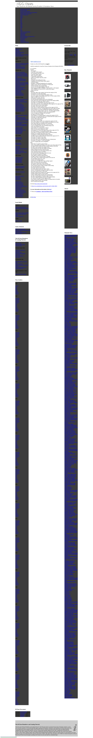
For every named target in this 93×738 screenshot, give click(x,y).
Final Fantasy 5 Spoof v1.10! (70, 656)
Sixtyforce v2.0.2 (68, 597)
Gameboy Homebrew (19, 167)
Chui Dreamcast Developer (20, 274)
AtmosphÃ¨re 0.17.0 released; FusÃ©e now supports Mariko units (71, 310)
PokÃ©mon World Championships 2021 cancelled (71, 246)
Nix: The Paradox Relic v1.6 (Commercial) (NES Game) (70, 622)
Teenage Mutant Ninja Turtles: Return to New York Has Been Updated (71, 554)
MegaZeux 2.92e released (69, 628)
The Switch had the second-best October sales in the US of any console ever (70, 538)
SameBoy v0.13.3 (68, 694)
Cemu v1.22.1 (67, 413)
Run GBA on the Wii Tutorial (21, 74)
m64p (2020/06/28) (68, 695)
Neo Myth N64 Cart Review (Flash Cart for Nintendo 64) (21, 125)
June (16, 288)
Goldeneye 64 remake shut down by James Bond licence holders (70, 670)
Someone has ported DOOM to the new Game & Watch (71, 480)
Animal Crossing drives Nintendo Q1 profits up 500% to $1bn (70, 667)
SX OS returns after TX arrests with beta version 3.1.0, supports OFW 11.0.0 (71, 442)
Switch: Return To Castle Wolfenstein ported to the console (69, 484)
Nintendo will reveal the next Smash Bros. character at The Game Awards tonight (70, 416)
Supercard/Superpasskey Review (21, 54)
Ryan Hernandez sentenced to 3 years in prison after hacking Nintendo (71, 450)
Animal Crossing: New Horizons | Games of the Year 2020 (70, 351)
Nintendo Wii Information (20, 79)
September (17, 301)
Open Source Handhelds (25, 31)
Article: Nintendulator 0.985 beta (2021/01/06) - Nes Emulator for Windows (70, 307)
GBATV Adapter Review (20, 190)
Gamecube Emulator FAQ (20, 107)
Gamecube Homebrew (19, 110)
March (16, 291)
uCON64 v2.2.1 (67, 467)
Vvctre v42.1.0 (67, 376)
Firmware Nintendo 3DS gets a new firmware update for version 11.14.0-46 (71, 515)
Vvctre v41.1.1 (67, 420)
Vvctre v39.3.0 (67, 486)
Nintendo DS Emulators (20, 68)
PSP (21, 18)
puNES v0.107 (67, 324)
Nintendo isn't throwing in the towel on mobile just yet (70, 661)
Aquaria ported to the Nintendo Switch (69, 464)
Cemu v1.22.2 (67, 356)
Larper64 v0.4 (67, 254)
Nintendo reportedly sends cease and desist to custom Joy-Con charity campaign (71, 434)
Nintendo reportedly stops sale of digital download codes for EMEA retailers (70, 679)
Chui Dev (22, 39)
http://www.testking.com (20, 229)
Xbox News (17, 257)
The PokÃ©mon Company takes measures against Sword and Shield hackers (70, 262)
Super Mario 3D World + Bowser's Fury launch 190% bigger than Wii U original (70, 249)
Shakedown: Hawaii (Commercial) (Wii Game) (70, 527)
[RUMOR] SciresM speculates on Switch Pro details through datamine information (70, 314)
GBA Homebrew (18, 158)
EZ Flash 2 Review (19, 184)
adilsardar (22, 716)
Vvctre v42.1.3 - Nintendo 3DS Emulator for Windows (71, 300)
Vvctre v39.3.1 (67, 482)
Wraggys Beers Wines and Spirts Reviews (28, 12)
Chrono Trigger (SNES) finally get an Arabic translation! (71, 278)
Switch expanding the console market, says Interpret (70, 276)
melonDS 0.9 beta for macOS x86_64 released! (70, 456)
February (17, 292)
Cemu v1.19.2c (67, 691)
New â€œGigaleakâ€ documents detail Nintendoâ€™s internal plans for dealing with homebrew (70, 344)
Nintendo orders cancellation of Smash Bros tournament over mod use (70, 497)
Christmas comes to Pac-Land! (71, 386)
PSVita (21, 17)
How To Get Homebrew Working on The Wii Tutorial (21, 73)
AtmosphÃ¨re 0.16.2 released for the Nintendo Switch (70, 354)
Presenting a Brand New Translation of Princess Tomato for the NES (69, 562)
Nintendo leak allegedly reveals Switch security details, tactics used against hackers (71, 335)
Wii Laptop (17, 81)
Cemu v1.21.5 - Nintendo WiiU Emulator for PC (71, 602)
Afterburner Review (19, 182)
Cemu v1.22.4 (67, 255)
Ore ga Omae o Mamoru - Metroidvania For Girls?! (70, 431)
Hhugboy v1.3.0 (67, 598)
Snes (21, 26)
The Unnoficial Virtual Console (21, 82)
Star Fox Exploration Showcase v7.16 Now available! (69, 281)
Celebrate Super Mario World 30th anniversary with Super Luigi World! (70, 491)
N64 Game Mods (18, 132)
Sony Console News (19, 255)
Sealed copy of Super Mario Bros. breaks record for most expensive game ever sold (70, 676)
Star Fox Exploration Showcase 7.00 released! (69, 388)
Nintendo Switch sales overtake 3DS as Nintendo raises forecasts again (70, 239)
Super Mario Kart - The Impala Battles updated (69, 653)
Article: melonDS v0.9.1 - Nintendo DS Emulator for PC (71, 320)
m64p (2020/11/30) (68, 452)
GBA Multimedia (18, 159)
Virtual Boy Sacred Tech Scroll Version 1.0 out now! (71, 658)
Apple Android (23, 33)
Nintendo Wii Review (19, 94)
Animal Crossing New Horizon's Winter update (69, 512)
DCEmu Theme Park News (25, 13)
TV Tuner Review (19, 194)
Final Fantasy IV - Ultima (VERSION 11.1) (69, 650)
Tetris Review (18, 178)
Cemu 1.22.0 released (69, 508)
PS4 (21, 19)
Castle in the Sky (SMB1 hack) (71, 648)
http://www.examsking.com (20, 232)
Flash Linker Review (19, 193)
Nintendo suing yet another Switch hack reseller (70, 507)
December (17, 298)
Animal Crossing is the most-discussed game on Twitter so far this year (70, 663)
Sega (21, 15)
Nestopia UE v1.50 (68, 436)
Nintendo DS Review (19, 52)
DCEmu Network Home (25, 9)
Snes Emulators (18, 137)
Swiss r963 (66, 517)
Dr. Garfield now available (70, 567)
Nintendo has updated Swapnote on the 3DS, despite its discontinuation (70, 379)
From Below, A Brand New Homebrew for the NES (70, 439)
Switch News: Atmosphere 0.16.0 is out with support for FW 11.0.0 (70, 447)
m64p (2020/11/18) (68, 487)
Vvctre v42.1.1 (67, 355)
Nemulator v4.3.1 (68, 590)
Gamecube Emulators (19, 108)
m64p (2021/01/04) (68, 301)
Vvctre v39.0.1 (67, 595)
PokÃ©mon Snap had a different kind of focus (69, 673)
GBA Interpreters (18, 162)
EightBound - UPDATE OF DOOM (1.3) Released (70, 549)
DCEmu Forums (23, 10)
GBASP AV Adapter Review (21, 186)
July (16, 286)
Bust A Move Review (19, 176)
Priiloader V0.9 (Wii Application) (68, 535)
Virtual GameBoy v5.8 (69, 589)
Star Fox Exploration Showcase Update (69, 494)
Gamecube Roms (18, 104)
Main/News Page (18, 49)
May (16, 289)
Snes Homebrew (18, 138)
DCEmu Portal (18, 243)
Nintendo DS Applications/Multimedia (20, 66)
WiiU (21, 30)
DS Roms (17, 50)
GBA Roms (17, 51)
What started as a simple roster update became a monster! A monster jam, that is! (71, 409)
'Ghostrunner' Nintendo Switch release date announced (71, 609)
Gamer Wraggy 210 (24, 14)
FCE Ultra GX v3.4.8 (69, 259)
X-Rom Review (18, 181)
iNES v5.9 (66, 591)
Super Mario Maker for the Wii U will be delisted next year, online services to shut (70, 475)
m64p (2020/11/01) (68, 599)
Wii (21, 29)
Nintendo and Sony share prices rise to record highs (69, 385)
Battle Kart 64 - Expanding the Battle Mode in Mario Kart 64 (71, 327)
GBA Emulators (18, 160)
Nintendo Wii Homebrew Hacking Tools (20, 90)
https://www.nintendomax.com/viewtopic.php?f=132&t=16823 (44, 186)
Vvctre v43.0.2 (67, 260)
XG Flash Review (19, 196)
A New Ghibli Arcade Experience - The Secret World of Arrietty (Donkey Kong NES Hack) (71, 578)
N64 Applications (18, 128)
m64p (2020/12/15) (68, 377)
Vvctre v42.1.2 (67, 323)
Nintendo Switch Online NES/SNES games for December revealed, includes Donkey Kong (70, 397)
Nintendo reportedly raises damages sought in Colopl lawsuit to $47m (70, 252)
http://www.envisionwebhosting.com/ (22, 230)
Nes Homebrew (18, 144)
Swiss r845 (66, 693)
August (16, 285)
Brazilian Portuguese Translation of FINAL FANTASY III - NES (69, 643)
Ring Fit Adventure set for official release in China (70, 633)
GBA (21, 27)
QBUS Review (18, 53)
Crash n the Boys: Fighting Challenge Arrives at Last (70, 636)
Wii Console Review (19, 95)
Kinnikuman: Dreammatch (70, 566)
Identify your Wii (18, 78)
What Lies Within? (68, 571)
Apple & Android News (20, 250)
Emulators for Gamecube (20, 109)
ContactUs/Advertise (24, 42)
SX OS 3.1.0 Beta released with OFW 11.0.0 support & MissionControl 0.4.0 (71, 428)
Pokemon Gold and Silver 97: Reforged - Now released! (70, 585)
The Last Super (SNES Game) (70, 372)
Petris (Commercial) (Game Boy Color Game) (70, 374)
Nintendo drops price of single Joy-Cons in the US (70, 615)
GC (21, 28)
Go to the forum (71, 65)
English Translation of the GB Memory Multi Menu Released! (70, 646)
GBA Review (18, 188)
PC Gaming (22, 38)
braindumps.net (18, 231)
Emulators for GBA (19, 157)
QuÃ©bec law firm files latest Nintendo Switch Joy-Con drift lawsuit (71, 273)
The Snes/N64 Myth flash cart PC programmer (21, 123)
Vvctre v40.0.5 (67, 437)
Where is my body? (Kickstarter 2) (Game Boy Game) (70, 625)
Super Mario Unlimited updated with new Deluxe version (69, 472)
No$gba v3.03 (67, 592)
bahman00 (22, 715)
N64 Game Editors (19, 131)
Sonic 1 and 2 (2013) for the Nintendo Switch (70, 287)
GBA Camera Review (19, 189)
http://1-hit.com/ (18, 233)
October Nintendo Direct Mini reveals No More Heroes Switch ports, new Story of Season (70, 606)
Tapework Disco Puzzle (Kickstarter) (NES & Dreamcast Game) (69, 361)
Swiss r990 (66, 321)
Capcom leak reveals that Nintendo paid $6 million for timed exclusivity (70, 405)
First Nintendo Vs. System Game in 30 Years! (70, 338)
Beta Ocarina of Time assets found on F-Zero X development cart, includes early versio (70, 269)
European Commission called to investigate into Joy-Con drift (70, 236)
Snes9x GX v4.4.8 (68, 685)
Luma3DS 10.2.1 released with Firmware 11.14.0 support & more (71, 500)
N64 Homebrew (18, 133)
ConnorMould (23, 712)
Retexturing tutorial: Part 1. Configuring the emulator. (20, 118)
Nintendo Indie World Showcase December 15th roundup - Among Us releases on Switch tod (70, 402)
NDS (21, 23)
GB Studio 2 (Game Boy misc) (70, 627)
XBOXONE (22, 35)
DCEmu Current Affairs (25, 11)
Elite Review (17, 177)
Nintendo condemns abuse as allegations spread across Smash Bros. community (70, 683)
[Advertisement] (39, 52)
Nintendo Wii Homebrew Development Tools (20, 88)
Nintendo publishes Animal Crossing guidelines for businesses (70, 504)
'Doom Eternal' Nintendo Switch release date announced (71, 469)
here (50, 189)
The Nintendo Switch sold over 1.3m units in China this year (71, 419)
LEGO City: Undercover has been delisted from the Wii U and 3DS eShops (70, 317)
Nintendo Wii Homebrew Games (21, 83)
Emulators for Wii (18, 92)
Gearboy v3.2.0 (67, 325)
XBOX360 (22, 34)
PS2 (21, 21)
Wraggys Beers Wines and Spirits (22, 208)
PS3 (21, 20)
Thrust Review (18, 179)
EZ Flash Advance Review (20, 192)
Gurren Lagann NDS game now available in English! (70, 329)
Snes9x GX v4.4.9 (68, 258)
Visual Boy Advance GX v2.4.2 (71, 256)
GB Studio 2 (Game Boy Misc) (70, 531)
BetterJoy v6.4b (67, 600)
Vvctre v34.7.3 (67, 696)
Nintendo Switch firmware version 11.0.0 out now (70, 459)
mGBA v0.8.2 (67, 692)
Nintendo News (18, 252)
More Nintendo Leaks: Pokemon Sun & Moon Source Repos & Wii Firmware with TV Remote (71, 524)
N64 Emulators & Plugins (20, 129)
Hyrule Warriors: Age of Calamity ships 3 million (69, 478)
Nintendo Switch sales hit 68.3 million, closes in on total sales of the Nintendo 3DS (70, 612)
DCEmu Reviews (23, 37)
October (17, 300)
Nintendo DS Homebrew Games (21, 63)
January (16, 293)
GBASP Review (18, 187)
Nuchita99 (22, 714)
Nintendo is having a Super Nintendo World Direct (70, 382)
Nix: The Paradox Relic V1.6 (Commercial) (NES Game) (70, 529)
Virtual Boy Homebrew (20, 171)
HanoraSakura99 (23, 711)
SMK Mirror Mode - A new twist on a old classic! (70, 390)
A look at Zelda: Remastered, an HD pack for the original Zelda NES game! (70, 520)
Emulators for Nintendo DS (20, 64)
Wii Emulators (18, 91)
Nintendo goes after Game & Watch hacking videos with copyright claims (70, 284)
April (16, 290)
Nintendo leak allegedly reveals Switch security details (71, 341)
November (17, 299)
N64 (21, 25)
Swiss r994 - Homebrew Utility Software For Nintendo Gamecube (71, 303)
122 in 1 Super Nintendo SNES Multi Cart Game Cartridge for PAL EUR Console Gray (71, 461)
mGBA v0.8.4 (67, 596)
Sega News (17, 251)
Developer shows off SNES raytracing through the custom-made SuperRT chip (70, 393)
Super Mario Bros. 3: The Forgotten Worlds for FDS (70, 687)
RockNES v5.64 (67, 587)
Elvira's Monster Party (69, 547)
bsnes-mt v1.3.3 (67, 588)
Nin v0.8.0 (66, 444)
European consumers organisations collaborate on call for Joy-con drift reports (70, 425)
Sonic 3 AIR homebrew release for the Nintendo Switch (71, 265)
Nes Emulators (18, 143)
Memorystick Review (19, 185)
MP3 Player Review (19, 195)
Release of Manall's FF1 (69, 697)
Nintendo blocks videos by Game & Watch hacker (70, 292)
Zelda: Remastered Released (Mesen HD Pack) (70, 551)
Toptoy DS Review (19, 55)
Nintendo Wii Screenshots (20, 80)
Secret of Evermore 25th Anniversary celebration (69, 543)
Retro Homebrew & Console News (27, 36)
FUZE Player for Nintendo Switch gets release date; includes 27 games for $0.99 (70, 332)
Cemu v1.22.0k (67, 489)
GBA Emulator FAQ (19, 106)
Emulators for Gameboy (20, 166)
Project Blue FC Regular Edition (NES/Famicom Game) (71, 369)
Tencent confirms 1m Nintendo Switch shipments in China (71, 289)
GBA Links (17, 146)
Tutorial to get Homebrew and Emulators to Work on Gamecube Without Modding (21, 100)
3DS (21, 22)
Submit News (23, 41)
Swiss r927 (66, 594)
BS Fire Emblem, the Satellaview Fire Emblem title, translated (70, 630)
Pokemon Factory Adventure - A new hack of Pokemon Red (71, 569)
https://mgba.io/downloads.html (41, 183)
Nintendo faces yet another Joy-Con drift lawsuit (70, 510)
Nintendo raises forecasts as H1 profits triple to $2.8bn (71, 617)
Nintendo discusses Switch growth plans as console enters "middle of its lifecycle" (70, 243)
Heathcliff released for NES (70, 583)
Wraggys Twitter (18, 220)
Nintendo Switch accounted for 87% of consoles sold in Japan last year (71, 294)
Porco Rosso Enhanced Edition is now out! (69, 573)
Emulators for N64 (19, 127)
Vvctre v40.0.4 (67, 466)
